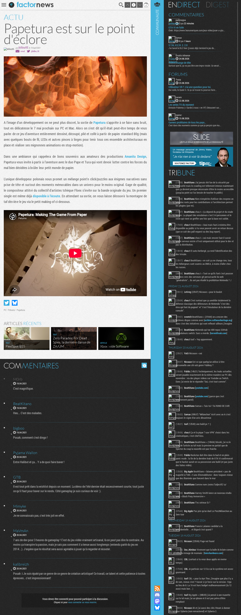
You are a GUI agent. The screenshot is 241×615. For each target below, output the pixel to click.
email (23, 51)
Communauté (157, 289)
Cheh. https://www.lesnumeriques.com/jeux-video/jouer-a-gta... (197, 30)
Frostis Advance (183, 55)
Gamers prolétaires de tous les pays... (187, 122)
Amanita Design (135, 156)
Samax (179, 37)
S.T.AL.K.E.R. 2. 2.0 (178, 45)
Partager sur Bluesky (15, 303)
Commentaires (186, 15)
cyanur (179, 114)
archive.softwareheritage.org (218, 320)
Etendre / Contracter (157, 582)
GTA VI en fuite (176, 27)
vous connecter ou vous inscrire (82, 602)
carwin (179, 97)
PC (5, 310)
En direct (184, 5)
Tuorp (178, 79)
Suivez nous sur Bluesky (157, 607)
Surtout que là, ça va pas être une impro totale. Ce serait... (195, 65)
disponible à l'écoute (46, 196)
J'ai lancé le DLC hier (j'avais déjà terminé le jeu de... (192, 48)
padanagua (181, 19)
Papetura (99, 122)
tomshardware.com (213, 553)
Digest (217, 5)
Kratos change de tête (180, 62)
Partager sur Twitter (6, 303)
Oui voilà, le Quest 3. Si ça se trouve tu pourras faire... (193, 89)
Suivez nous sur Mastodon (157, 601)
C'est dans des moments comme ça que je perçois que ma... (195, 125)
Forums (178, 74)
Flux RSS (157, 588)
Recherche (121, 5)
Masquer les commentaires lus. (144, 365)
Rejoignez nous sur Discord (157, 595)
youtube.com (202, 387)
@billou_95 (35, 51)
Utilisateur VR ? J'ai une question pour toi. (190, 87)
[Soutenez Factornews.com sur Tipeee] (201, 165)
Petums (11, 310)
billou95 (23, 47)
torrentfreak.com (218, 333)
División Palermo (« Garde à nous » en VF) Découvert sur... (195, 107)
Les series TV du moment (181, 104)
